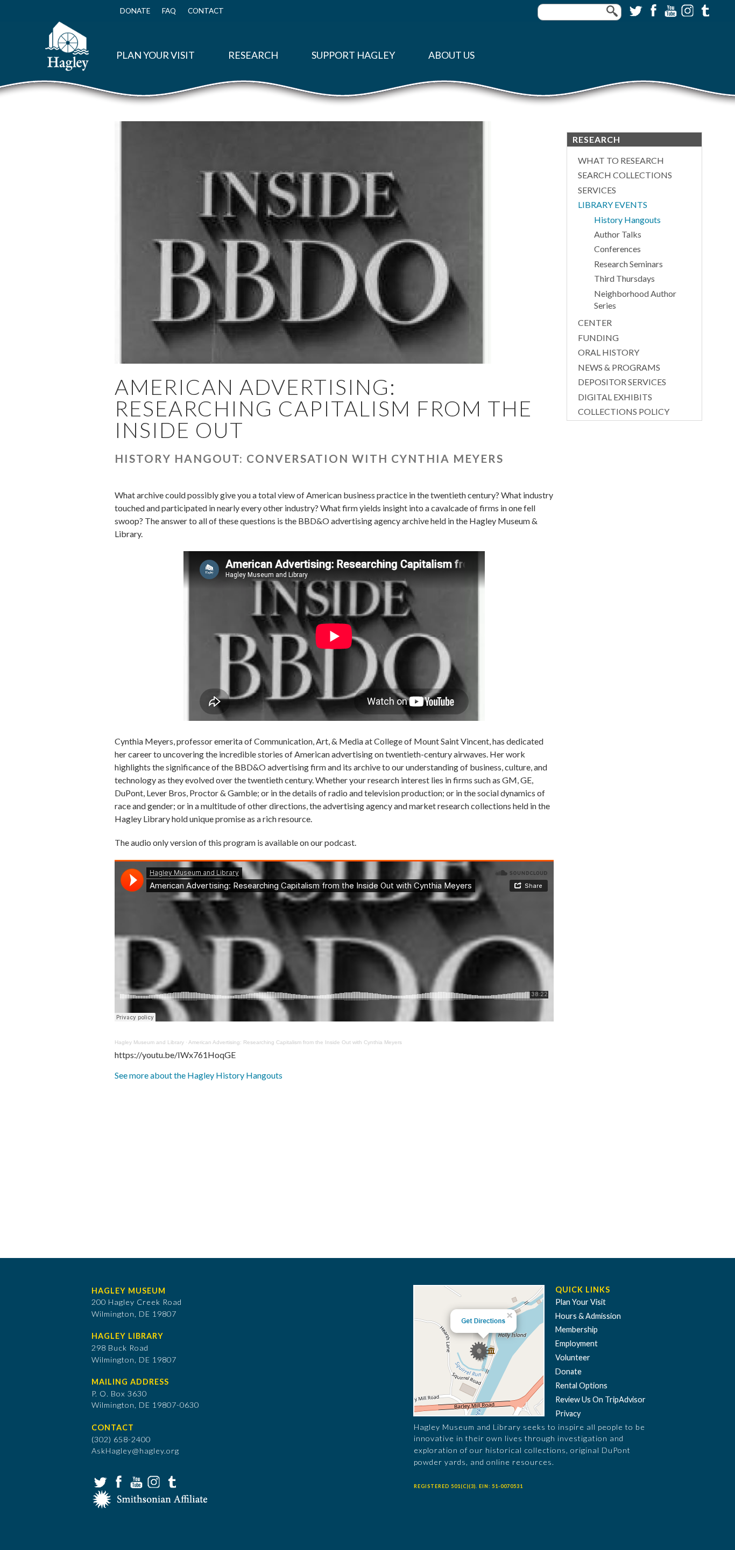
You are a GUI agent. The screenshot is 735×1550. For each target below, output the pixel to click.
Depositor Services (622, 382)
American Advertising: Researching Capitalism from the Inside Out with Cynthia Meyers (295, 1042)
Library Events (612, 204)
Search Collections (625, 175)
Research (253, 55)
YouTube (669, 10)
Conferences (617, 249)
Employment (576, 1343)
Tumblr (704, 10)
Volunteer (572, 1357)
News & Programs (619, 367)
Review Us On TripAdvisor (600, 1399)
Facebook (652, 10)
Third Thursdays (624, 278)
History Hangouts (627, 219)
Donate (135, 10)
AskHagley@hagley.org (135, 1450)
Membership (576, 1329)
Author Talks (617, 234)
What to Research (621, 160)
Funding (598, 337)
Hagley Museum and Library (149, 1042)
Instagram (687, 10)
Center (595, 322)
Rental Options (581, 1385)
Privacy (568, 1413)
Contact (206, 10)
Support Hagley (353, 55)
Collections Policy (623, 411)
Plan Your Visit (155, 55)
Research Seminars (628, 264)
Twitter (635, 10)
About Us (451, 55)
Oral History (608, 352)
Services (597, 190)
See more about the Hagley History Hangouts (198, 1075)
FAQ (169, 10)
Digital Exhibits (615, 397)
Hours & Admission (588, 1315)
